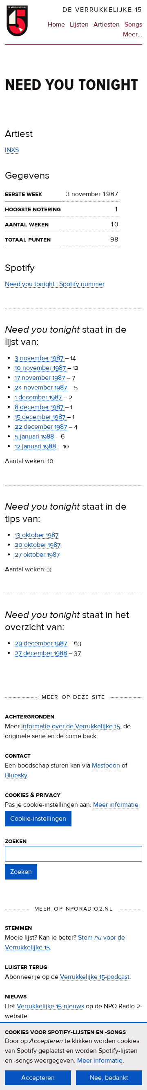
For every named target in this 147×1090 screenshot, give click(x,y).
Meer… (132, 34)
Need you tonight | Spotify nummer (55, 284)
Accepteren (38, 1078)
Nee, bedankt (109, 1078)
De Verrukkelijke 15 (102, 10)
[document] (73, 1056)
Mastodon (106, 765)
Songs (133, 24)
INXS (12, 150)
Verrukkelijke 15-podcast (94, 977)
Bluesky (16, 775)
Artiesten (107, 24)
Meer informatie (115, 805)
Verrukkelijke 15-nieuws (50, 1006)
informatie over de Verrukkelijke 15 (70, 726)
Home (56, 24)
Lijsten (79, 24)
